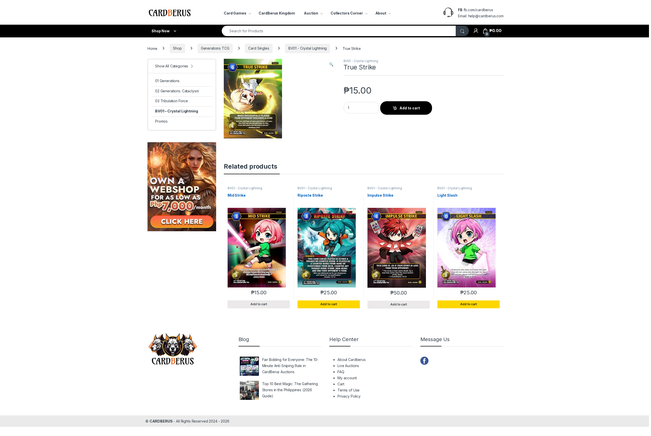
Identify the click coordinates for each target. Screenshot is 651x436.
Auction (311, 13)
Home (152, 48)
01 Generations (167, 81)
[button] (331, 64)
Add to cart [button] (328, 304)
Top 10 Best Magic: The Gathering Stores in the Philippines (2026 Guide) (290, 390)
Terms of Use (348, 390)
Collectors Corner (347, 13)
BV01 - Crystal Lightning (307, 48)
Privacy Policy (349, 396)
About (380, 13)
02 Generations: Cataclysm (177, 91)
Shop (177, 48)
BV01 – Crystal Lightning (176, 111)
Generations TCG (215, 48)
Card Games (235, 13)
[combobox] (339, 31)
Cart (340, 384)
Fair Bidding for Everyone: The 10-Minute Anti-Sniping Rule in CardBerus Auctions (290, 365)
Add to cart (410, 108)
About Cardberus (351, 359)
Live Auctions (348, 366)
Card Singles (258, 48)
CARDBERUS (161, 421)
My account (347, 378)
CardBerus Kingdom (277, 13)
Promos (161, 121)
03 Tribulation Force (171, 101)
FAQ (340, 372)
